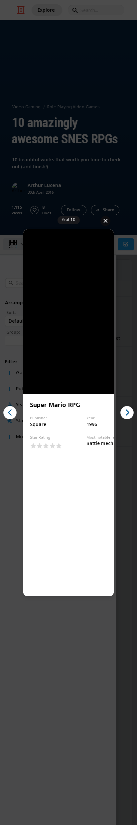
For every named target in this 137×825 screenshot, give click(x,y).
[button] (10, 412)
